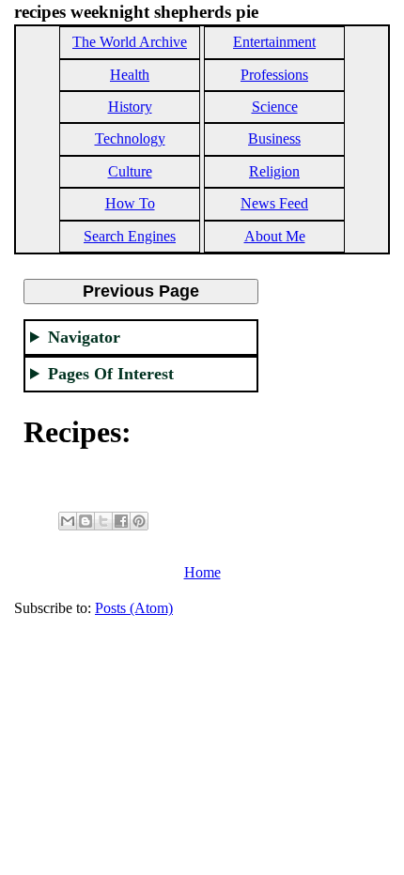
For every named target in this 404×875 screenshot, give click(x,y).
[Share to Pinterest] (139, 521)
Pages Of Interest (111, 373)
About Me (274, 236)
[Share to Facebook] (121, 521)
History (130, 107)
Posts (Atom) (134, 608)
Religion (274, 171)
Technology (130, 138)
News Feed (274, 203)
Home (202, 572)
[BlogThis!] (85, 521)
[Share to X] (103, 521)
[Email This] (67, 521)
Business (274, 138)
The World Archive (129, 42)
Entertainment (274, 42)
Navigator (84, 337)
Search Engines (130, 236)
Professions (274, 75)
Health (129, 75)
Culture (130, 171)
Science (275, 107)
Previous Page (141, 291)
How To (130, 203)
